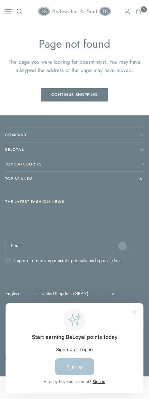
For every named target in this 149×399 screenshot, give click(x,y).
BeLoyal (14, 149)
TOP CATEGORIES (23, 164)
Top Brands (19, 178)
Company (16, 135)
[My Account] (127, 11)
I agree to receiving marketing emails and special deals (68, 260)
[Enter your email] (122, 246)
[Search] (19, 11)
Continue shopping (74, 94)
